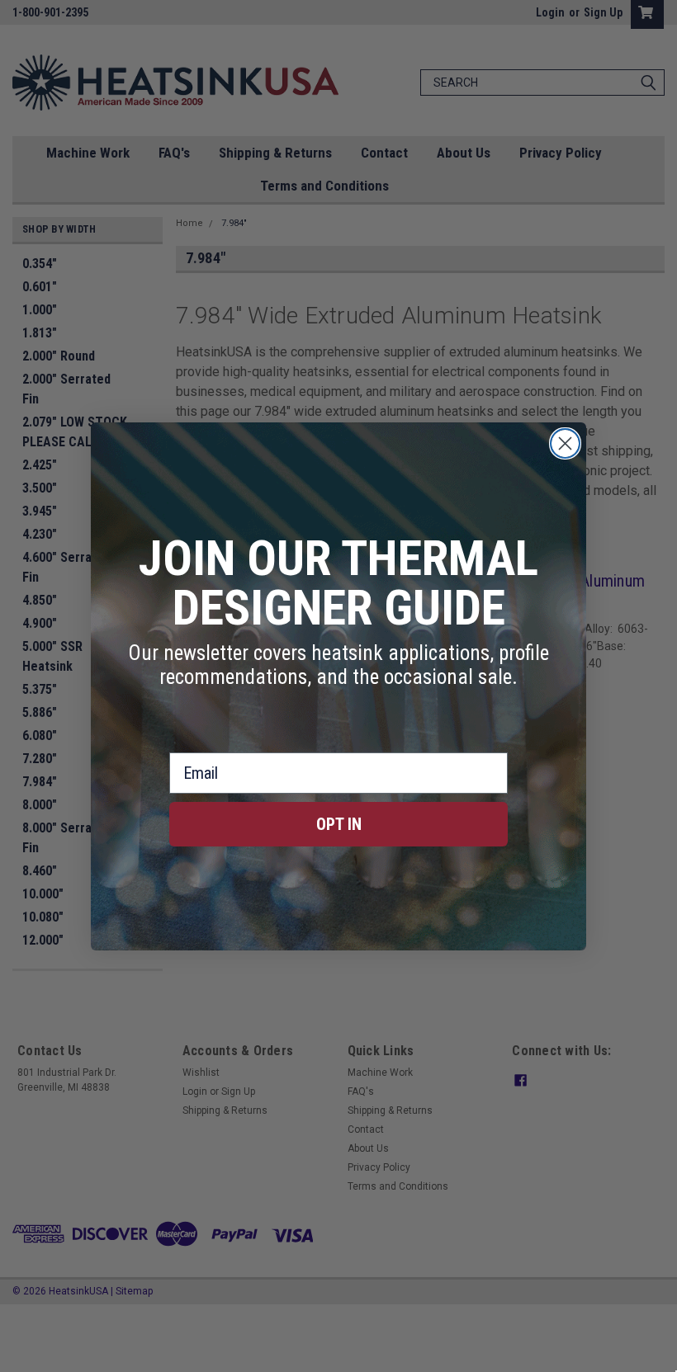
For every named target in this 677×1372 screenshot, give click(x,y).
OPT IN (339, 824)
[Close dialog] (565, 443)
